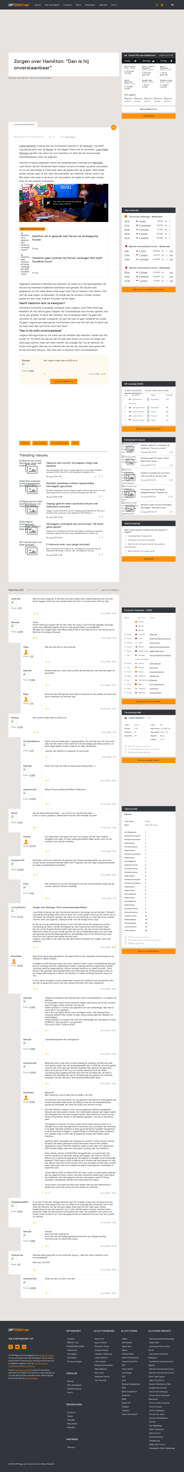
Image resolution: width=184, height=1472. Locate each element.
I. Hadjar (142, 221)
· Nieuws (70, 1381)
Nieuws (38, 5)
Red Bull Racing (28, 1366)
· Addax (124, 1339)
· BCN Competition (129, 1391)
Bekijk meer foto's (148, 109)
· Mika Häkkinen (100, 1369)
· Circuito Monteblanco (158, 1418)
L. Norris (163, 73)
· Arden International (130, 1357)
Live (171, 251)
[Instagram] (24, 1347)
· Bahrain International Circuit (161, 1369)
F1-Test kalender (31, 1378)
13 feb (126, 259)
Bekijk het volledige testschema (148, 290)
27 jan (126, 225)
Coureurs (67, 5)
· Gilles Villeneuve (156, 1429)
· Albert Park (153, 1342)
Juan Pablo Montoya (59, 443)
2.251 (31, 751)
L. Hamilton (143, 238)
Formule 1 (88, 145)
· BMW (123, 1399)
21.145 (19, 822)
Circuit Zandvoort (156, 693)
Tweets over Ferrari (136, 943)
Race (162, 66)
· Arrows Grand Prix (129, 1361)
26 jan (127, 221)
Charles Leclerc (138, 420)
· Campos (125, 1410)
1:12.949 (128, 73)
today (18, 5)
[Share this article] (113, 127)
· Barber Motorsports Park (159, 1384)
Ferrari (49, 149)
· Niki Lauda (99, 1373)
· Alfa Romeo (126, 1342)
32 (171, 497)
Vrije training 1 (130, 66)
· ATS (123, 1376)
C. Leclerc (164, 85)
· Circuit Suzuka (155, 1406)
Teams (78, 5)
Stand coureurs (133, 390)
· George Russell (101, 1350)
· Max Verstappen (73, 1385)
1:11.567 (127, 89)
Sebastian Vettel (131, 865)
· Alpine (124, 1350)
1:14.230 (163, 87)
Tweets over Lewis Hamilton (139, 752)
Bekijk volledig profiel (148, 760)
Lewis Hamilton (27, 145)
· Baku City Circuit (156, 1380)
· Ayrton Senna (100, 1342)
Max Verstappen (52, 5)
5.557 (31, 893)
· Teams (69, 1416)
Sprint (144, 66)
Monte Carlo (154, 668)
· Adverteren (71, 1350)
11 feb (126, 251)
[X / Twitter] (17, 1347)
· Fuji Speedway (155, 1425)
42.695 (32, 799)
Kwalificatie (147, 80)
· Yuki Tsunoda (100, 1380)
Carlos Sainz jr (130, 930)
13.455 (31, 371)
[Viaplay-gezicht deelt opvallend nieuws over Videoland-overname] (31, 503)
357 (19, 1264)
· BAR (123, 1388)
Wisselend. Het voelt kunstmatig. (141, 540)
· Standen (70, 1420)
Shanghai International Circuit (160, 638)
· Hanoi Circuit (154, 1433)
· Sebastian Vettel (102, 1376)
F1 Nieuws (25, 443)
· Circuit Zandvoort (156, 1410)
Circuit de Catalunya (139, 216)
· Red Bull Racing (73, 1389)
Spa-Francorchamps (157, 684)
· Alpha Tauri (126, 1346)
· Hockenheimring (155, 1437)
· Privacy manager (74, 1361)
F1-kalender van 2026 (23, 1370)
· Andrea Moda (127, 1354)
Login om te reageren (110, 590)
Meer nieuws (148, 116)
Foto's (114, 5)
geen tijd (146, 75)
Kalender (103, 5)
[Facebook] (10, 1347)
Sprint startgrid (148, 67)
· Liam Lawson (100, 1361)
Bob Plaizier (70, 137)
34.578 (32, 846)
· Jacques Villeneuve (103, 1354)
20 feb (127, 281)
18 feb (126, 272)
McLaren (154, 416)
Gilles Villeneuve (155, 663)
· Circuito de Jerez (156, 1414)
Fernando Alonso (131, 847)
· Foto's (69, 1392)
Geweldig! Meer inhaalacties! (140, 536)
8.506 (19, 1211)
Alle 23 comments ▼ (64, 381)
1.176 (31, 656)
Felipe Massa (129, 843)
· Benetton (125, 1395)
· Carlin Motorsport (129, 1414)
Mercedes (97, 162)
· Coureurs (70, 1412)
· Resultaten (71, 1423)
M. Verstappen (145, 225)
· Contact (70, 1339)
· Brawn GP (125, 1403)
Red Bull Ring (154, 676)
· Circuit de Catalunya (157, 1391)
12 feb (126, 255)
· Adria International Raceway (161, 1339)
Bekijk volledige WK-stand (148, 429)
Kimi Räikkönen (130, 832)
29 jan (127, 234)
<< (23, 125)
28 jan (127, 229)
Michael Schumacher (132, 836)
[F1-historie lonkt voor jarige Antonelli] (31, 543)
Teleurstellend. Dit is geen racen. (141, 551)
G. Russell (146, 73)
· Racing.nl (70, 1447)
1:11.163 (145, 87)
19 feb (126, 276)
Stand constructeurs (157, 390)
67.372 (20, 917)
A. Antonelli (129, 71)
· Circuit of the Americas (158, 1403)
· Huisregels (71, 1354)
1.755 (19, 608)
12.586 (20, 632)
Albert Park (153, 634)
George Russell (138, 407)
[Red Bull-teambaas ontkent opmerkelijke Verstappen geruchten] (31, 483)
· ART (123, 1365)
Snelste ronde (166, 80)
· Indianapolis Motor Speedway (161, 1448)
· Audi (123, 1380)
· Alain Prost (99, 1339)
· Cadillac (125, 1406)
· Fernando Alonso (101, 1346)
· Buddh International (157, 1388)
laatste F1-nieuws (46, 1355)
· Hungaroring (154, 1440)
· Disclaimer (71, 1357)
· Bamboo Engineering (130, 1384)
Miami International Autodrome (160, 655)
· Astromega (126, 1373)
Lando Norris (137, 416)
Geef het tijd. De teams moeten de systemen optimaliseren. (144, 545)
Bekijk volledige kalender (149, 702)
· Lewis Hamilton (101, 1357)
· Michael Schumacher (103, 1365)
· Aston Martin (127, 1369)
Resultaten (90, 5)
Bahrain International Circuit (143, 246)
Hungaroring (154, 688)
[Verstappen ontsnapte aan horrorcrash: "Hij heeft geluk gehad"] (31, 525)
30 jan (127, 238)
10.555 (20, 965)
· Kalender (70, 1427)
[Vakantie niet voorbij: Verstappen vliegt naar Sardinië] (31, 463)
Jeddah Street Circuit (157, 651)
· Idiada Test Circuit (156, 1444)
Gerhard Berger (130, 919)
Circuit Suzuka (155, 643)
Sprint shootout (128, 81)
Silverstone (153, 680)
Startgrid (164, 68)
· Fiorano (152, 1422)
